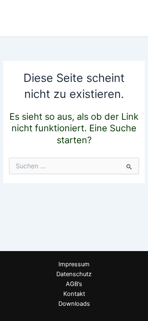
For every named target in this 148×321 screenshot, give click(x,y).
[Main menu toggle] (131, 18)
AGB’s (74, 284)
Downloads (74, 303)
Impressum (74, 264)
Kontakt (74, 294)
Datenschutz (74, 274)
